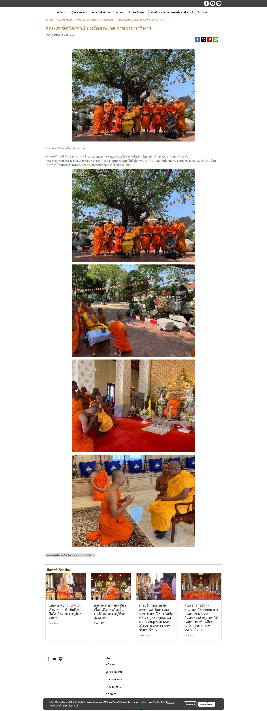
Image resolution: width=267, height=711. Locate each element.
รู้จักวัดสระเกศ (79, 12)
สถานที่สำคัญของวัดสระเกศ (108, 12)
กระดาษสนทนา (114, 686)
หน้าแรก (61, 12)
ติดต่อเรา (203, 12)
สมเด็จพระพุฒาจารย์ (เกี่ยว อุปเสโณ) (172, 12)
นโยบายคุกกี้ (73, 705)
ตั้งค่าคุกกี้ (190, 704)
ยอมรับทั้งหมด (206, 704)
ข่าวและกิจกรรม (137, 12)
